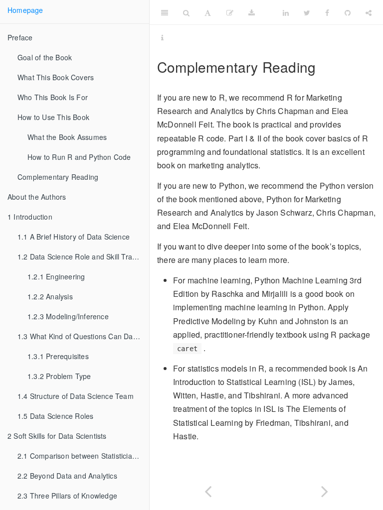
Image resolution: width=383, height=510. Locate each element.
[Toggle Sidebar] (165, 12)
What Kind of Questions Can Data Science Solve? (83, 336)
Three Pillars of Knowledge (67, 496)
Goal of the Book (44, 57)
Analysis (50, 296)
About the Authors (36, 197)
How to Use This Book (53, 117)
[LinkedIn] (285, 12)
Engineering (56, 276)
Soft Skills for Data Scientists (57, 436)
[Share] (368, 12)
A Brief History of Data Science (73, 237)
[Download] (251, 12)
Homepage (25, 10)
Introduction (29, 217)
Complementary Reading (57, 177)
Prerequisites (58, 356)
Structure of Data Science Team (75, 396)
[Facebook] (327, 12)
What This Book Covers (55, 77)
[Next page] (324, 489)
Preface (19, 37)
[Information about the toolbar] (162, 37)
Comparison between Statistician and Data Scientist (83, 456)
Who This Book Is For (52, 97)
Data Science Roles (55, 416)
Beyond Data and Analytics (67, 476)
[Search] (186, 12)
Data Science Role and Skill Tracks (80, 256)
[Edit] (230, 12)
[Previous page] (208, 489)
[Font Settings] (207, 12)
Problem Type (59, 376)
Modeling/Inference (68, 316)
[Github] (347, 12)
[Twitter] (307, 12)
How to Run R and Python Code (79, 157)
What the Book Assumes (67, 137)
